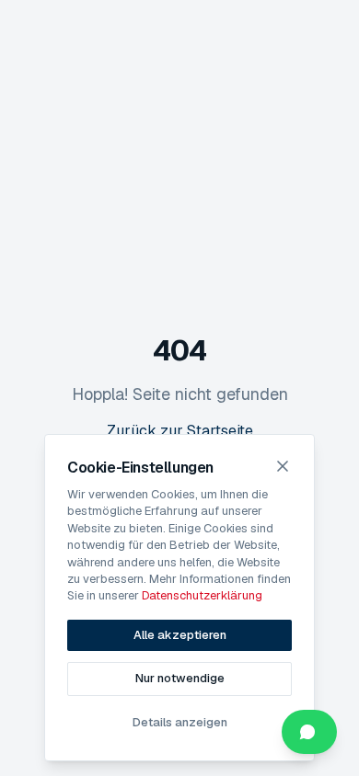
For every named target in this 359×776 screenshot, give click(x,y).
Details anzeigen (180, 722)
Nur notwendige (180, 678)
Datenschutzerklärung (202, 595)
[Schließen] (282, 466)
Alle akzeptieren (179, 635)
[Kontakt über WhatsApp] (309, 732)
